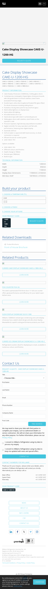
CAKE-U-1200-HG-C (35, 84)
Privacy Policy (7, 438)
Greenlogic (19, 541)
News (24, 503)
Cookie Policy (31, 563)
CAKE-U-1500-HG (20, 81)
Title (3, 375)
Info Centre (24, 513)
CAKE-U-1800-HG (7, 84)
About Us (24, 508)
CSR (24, 518)
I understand (39, 582)
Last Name (5, 390)
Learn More (24, 275)
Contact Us (24, 456)
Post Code (5, 421)
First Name (5, 382)
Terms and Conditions (8, 563)
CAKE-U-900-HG (34, 81)
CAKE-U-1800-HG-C (23, 86)
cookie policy (17, 586)
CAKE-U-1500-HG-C (8, 86)
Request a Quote (37, 221)
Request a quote (24, 61)
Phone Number (7, 405)
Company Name (7, 413)
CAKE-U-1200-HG (7, 81)
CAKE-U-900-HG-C (21, 84)
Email (4, 398)
